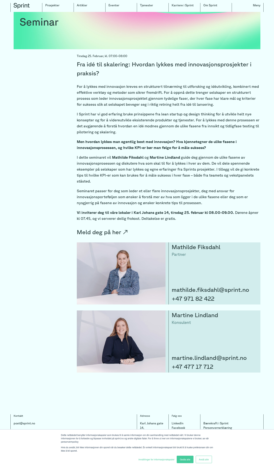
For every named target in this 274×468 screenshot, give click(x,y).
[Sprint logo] (26, 7)
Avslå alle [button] (204, 459)
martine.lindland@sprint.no (209, 357)
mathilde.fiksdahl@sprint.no (210, 289)
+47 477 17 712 (192, 366)
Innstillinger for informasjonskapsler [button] (156, 459)
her (120, 231)
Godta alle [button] (185, 459)
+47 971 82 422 (193, 298)
